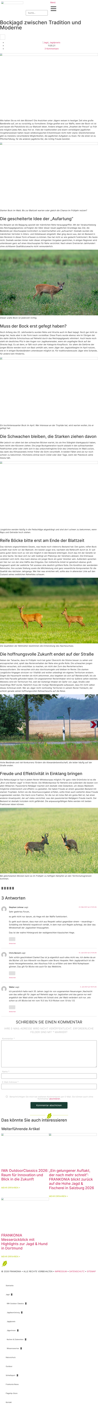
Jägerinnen (11, 1330)
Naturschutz (11, 1357)
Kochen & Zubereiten (15, 1339)
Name (5, 1071)
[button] (37, 5)
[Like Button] (2, 37)
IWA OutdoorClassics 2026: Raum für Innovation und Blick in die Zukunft (24, 1174)
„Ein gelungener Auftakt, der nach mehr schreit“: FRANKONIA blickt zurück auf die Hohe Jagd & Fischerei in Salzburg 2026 (71, 1179)
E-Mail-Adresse (10, 1082)
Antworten (12, 943)
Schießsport (10, 1375)
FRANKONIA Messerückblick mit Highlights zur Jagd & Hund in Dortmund (24, 1241)
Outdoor (9, 1366)
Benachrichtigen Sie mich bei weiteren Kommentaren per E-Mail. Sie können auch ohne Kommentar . (51, 1098)
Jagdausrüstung (13, 1312)
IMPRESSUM (61, 1271)
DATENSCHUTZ (76, 1271)
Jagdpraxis (55, 42)
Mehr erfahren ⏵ (10, 1187)
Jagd (46, 42)
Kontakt (9, 1402)
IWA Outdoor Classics (15, 1303)
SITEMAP (91, 1271)
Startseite (10, 1285)
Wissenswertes (13, 1348)
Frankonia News (12, 1384)
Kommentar (8, 1039)
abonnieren (54, 1098)
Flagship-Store (11, 1393)
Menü (53, 2)
